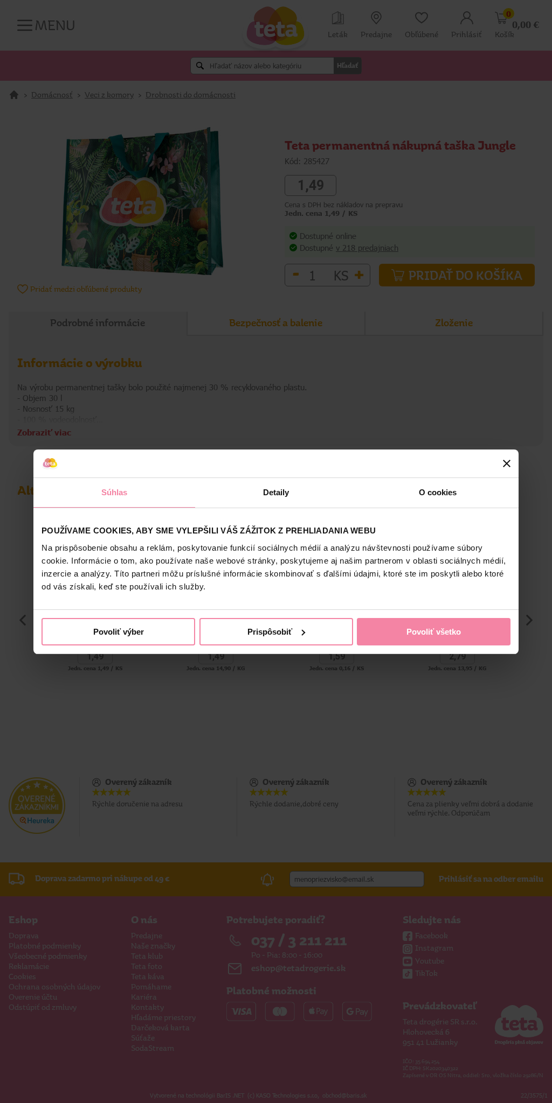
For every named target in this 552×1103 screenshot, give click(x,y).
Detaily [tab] (276, 492)
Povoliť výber (118, 631)
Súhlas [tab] (114, 492)
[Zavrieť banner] (506, 463)
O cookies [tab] (438, 492)
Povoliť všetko (433, 631)
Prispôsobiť (269, 631)
